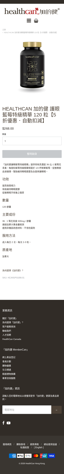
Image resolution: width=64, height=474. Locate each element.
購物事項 (20, 444)
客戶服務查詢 (8, 326)
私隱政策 (24, 447)
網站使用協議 (50, 444)
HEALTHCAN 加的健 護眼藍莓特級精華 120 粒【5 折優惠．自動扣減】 (31, 32)
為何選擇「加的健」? (12, 322)
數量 (4, 134)
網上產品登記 (8, 357)
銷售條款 (34, 444)
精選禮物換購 (8, 374)
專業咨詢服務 (8, 378)
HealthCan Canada (11, 339)
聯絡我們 (6, 331)
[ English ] (39, 447)
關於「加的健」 (10, 318)
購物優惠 (6, 365)
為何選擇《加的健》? (12, 270)
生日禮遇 (6, 369)
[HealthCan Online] (32, 11)
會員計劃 (6, 361)
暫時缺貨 (32, 154)
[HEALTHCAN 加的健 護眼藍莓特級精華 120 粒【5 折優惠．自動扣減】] (32, 66)
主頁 (4, 30)
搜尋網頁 (7, 444)
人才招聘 (6, 335)
